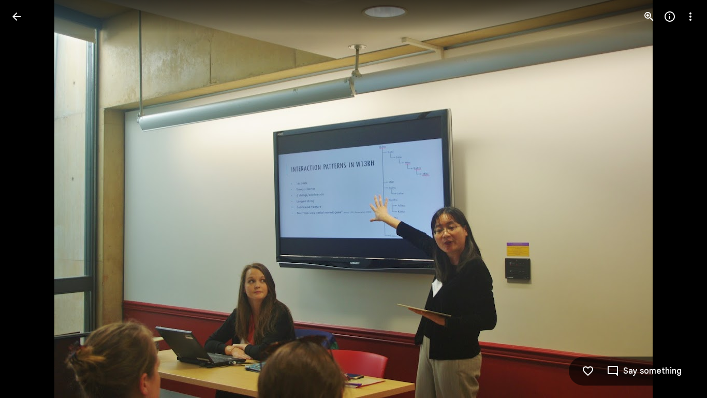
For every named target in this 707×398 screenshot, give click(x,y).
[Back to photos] (16, 16)
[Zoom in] (649, 16)
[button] (28, 199)
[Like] (588, 371)
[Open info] (669, 16)
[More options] (690, 16)
